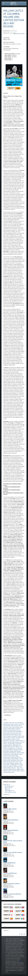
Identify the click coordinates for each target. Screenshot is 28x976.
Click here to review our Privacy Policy (14, 963)
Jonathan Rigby (11, 743)
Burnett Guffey (15, 727)
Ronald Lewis (20, 760)
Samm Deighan (10, 763)
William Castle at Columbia (9, 770)
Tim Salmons (10, 766)
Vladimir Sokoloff (7, 767)
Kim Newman (17, 746)
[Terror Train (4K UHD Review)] (5, 870)
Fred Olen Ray (20, 736)
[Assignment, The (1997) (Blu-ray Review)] (5, 849)
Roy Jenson (16, 761)
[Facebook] (19, 934)
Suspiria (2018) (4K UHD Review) (10, 830)
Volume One (20, 767)
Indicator (14, 739)
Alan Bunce (20, 722)
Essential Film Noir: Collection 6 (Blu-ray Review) (12, 841)
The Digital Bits (13, 764)
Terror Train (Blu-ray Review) (10, 809)
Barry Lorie (13, 724)
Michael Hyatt (13, 751)
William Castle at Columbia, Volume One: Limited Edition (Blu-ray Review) (13, 18)
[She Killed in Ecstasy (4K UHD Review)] (5, 890)
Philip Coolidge (14, 755)
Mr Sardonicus (12, 752)
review (21, 758)
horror (22, 737)
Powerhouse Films (14, 757)
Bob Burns (8, 725)
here (20, 961)
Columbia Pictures (12, 730)
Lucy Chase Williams (8, 749)
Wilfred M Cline (12, 769)
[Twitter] (21, 934)
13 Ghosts (5, 722)
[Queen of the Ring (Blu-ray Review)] (5, 880)
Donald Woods (6, 734)
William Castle (20, 769)
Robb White (13, 760)
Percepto (8, 755)
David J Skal (6, 733)
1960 (13, 722)
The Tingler (20, 764)
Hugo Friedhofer (7, 739)
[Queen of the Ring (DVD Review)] (5, 816)
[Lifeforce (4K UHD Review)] (5, 859)
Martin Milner (6, 751)
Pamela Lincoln (7, 754)
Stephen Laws (18, 763)
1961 (16, 722)
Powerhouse (6, 757)
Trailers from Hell (18, 766)
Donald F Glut (18, 733)
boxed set (5, 727)
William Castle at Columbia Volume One (13, 771)
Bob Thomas (14, 725)
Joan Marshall (10, 742)
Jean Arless (12, 740)
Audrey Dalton (6, 724)
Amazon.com (13, 970)
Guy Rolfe (13, 737)
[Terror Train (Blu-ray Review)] (5, 805)
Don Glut (12, 733)
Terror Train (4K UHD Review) (10, 873)
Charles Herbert (11, 728)
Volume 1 (14, 767)
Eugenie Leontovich (11, 736)
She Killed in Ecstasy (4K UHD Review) (12, 894)
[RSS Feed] (24, 934)
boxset (10, 727)
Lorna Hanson (18, 748)
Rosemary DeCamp (8, 761)
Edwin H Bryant (14, 734)
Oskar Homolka (20, 752)
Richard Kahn (6, 760)
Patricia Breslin (14, 754)
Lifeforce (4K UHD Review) (9, 863)
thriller (4, 766)
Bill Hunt (22, 940)
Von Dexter (6, 769)
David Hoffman (19, 731)
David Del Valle (11, 731)
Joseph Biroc (19, 743)
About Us (6, 930)
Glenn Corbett (6, 737)
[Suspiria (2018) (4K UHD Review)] (5, 827)
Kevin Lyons (10, 746)
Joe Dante (17, 742)
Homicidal (18, 737)
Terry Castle (6, 764)
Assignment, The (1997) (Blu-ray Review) (12, 852)
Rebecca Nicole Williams (13, 758)
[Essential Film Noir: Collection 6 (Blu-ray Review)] (5, 837)
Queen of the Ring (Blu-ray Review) (11, 883)
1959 (10, 722)
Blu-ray (18, 724)
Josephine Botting (7, 745)
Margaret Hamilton (18, 749)
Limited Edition (11, 748)
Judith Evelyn (15, 745)
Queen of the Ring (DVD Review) (10, 820)
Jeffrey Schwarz (19, 740)
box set (20, 725)
